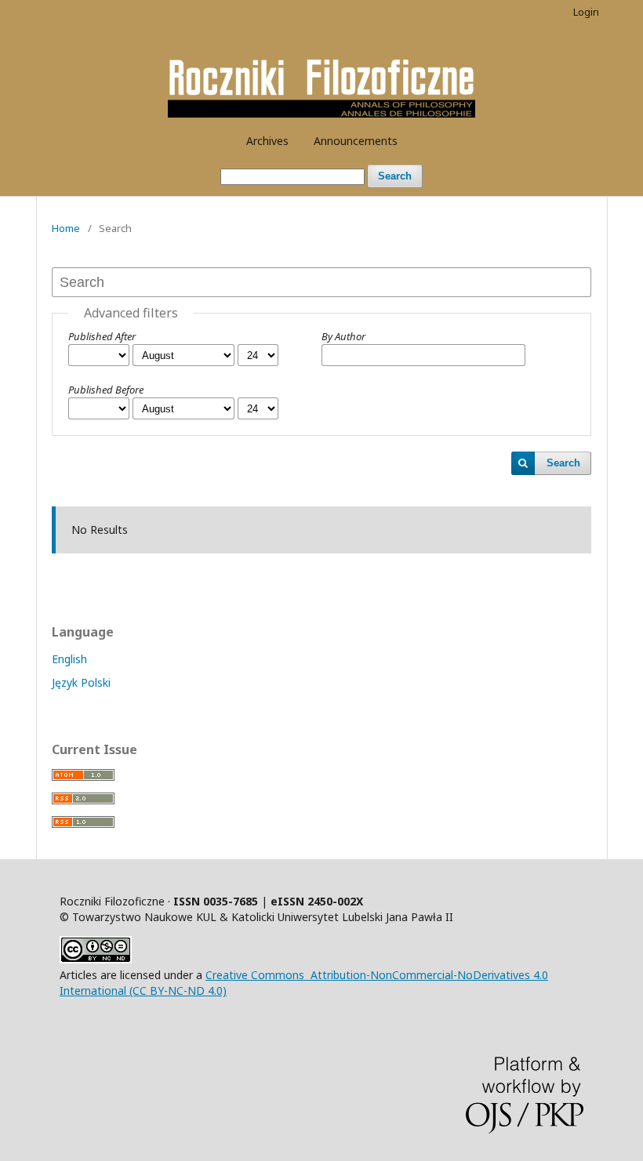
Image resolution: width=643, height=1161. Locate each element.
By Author (343, 336)
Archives (267, 140)
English (69, 658)
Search (395, 176)
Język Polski (81, 682)
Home (66, 228)
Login (586, 12)
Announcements (356, 140)
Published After (102, 336)
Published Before (105, 390)
